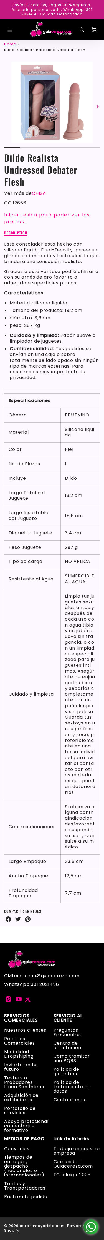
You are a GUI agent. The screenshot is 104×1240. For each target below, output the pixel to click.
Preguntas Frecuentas (67, 1032)
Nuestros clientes (25, 1030)
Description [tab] (15, 233)
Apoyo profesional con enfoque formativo (26, 1125)
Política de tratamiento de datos (72, 1086)
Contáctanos (69, 1100)
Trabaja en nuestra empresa (77, 1150)
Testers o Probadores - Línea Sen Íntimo (24, 1082)
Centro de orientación (68, 1045)
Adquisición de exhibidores (21, 1097)
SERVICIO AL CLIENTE (68, 1018)
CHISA (39, 193)
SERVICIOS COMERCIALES (21, 1018)
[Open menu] (9, 29)
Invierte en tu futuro (20, 1067)
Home (10, 44)
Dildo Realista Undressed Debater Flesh (44, 49)
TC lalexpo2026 (72, 1174)
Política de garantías (67, 1071)
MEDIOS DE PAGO (24, 1139)
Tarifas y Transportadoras (24, 1185)
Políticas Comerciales (19, 1041)
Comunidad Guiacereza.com (73, 1163)
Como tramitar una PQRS (72, 1058)
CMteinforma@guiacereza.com (42, 976)
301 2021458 (45, 984)
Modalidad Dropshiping (19, 1054)
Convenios (16, 1148)
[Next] (97, 107)
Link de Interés (71, 1139)
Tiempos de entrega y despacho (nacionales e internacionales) (24, 1166)
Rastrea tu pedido (25, 1196)
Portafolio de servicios (19, 1110)
